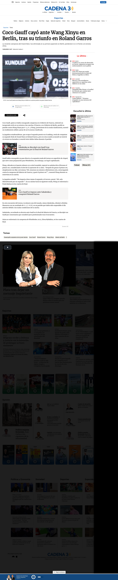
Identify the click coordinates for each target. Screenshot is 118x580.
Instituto (27, 21)
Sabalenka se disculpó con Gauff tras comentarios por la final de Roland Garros (36, 148)
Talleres (15, 21)
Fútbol (63, 21)
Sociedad (77, 79)
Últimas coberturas (45, 2)
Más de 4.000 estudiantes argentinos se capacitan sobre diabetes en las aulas (81, 82)
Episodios (79, 121)
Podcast (76, 165)
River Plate (41, 21)
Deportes (17, 2)
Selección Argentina (56, 21)
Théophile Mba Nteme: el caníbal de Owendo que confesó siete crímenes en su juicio (82, 91)
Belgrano (21, 21)
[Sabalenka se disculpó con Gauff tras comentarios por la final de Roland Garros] (9, 149)
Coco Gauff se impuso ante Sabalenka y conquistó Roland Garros (34, 193)
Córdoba (59, 12)
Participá (103, 2)
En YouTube (62, 2)
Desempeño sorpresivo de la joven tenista (16, 237)
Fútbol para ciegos (95, 21)
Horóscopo (73, 2)
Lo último (82, 56)
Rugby (47, 21)
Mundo (74, 12)
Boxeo (87, 21)
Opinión (29, 2)
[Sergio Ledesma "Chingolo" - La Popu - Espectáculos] (73, 147)
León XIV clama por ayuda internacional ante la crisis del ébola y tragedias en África (81, 73)
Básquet (73, 21)
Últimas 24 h (54, 2)
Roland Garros (41, 237)
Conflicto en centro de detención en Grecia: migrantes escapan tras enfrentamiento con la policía (83, 64)
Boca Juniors (34, 21)
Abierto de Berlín (60, 237)
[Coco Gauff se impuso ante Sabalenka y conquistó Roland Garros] (9, 194)
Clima (67, 2)
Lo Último (44, 12)
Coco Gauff (32, 237)
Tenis (68, 21)
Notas (103, 21)
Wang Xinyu (50, 237)
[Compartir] (24, 115)
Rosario (67, 12)
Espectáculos (78, 96)
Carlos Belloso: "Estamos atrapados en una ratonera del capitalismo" (81, 100)
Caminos (23, 2)
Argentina (51, 12)
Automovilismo (80, 21)
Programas (35, 2)
